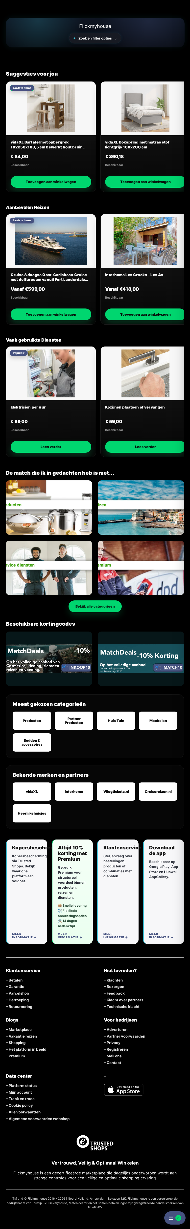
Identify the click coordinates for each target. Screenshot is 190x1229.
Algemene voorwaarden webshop (39, 1119)
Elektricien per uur (28, 407)
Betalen (16, 980)
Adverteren (117, 1029)
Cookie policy (21, 1105)
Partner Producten (74, 721)
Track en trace (22, 1099)
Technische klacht (123, 1006)
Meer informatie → (24, 935)
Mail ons (114, 1056)
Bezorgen (115, 986)
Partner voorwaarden (126, 1036)
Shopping (17, 1043)
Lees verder (51, 447)
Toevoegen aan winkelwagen (51, 182)
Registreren (117, 1049)
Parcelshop (19, 993)
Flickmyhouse (95, 26)
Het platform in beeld (28, 1049)
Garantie (16, 986)
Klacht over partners (125, 1000)
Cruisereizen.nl (158, 791)
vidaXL (32, 791)
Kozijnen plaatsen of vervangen (135, 407)
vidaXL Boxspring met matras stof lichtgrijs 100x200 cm (137, 144)
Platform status (23, 1086)
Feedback (116, 993)
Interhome (74, 791)
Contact (114, 1063)
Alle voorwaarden (25, 1112)
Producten (32, 720)
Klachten (115, 980)
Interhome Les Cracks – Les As (134, 274)
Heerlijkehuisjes (32, 813)
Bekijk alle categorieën (95, 606)
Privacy (113, 1043)
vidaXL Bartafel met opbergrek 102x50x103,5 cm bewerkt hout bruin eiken (47, 145)
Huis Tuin (116, 720)
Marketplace (20, 1029)
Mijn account (20, 1092)
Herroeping (19, 1000)
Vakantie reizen (23, 1036)
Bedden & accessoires (32, 742)
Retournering (20, 1006)
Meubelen (158, 720)
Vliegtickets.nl (116, 791)
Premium (17, 1056)
